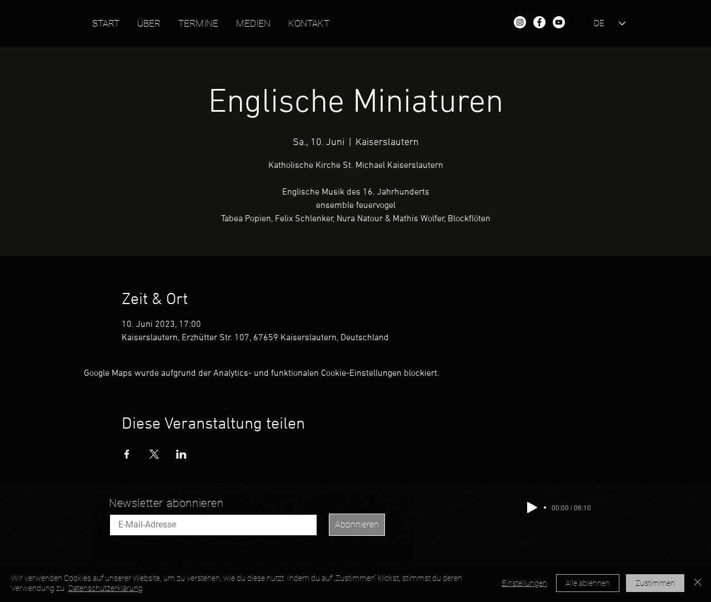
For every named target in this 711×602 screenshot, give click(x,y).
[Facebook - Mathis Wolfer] (539, 22)
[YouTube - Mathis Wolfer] (559, 22)
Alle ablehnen (587, 583)
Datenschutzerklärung (105, 588)
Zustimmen (655, 583)
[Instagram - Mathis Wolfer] (520, 22)
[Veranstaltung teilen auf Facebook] (127, 454)
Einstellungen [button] (524, 583)
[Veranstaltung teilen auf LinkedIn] (181, 454)
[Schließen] (697, 583)
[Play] (532, 507)
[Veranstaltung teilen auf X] (154, 454)
